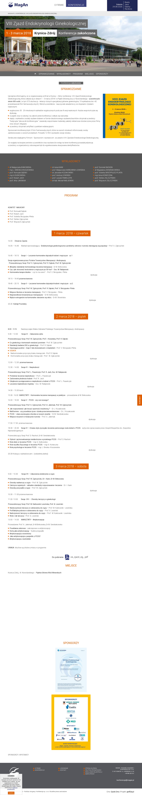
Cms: (113, 792)
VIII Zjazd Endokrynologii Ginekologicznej (41, 13)
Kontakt (63, 770)
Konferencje (76, 5)
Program (78, 74)
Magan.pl (11, 13)
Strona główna (91, 768)
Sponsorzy (102, 74)
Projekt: (127, 792)
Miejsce (89, 74)
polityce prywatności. (12, 788)
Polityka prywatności (93, 770)
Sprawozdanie (46, 74)
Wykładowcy (64, 74)
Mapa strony (90, 774)
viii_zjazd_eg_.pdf (79, 557)
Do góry (35, 73)
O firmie (59, 5)
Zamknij (11, 793)
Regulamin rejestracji (93, 772)
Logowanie (64, 768)
